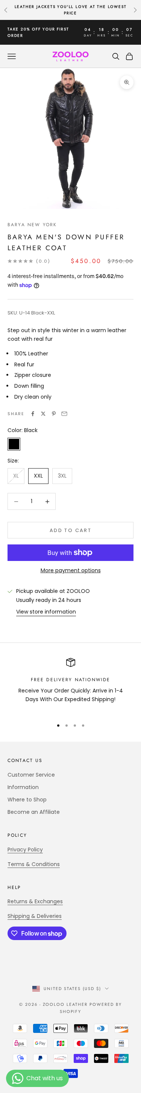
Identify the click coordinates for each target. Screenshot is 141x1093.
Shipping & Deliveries (35, 916)
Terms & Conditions (34, 864)
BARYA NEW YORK (32, 224)
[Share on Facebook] (33, 414)
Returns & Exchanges (35, 901)
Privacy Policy (25, 849)
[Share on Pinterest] (54, 414)
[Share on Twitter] (43, 414)
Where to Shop (27, 799)
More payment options (71, 570)
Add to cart (70, 530)
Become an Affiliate (34, 812)
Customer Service (31, 775)
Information (23, 787)
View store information (46, 611)
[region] (70, 685)
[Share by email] (64, 414)
